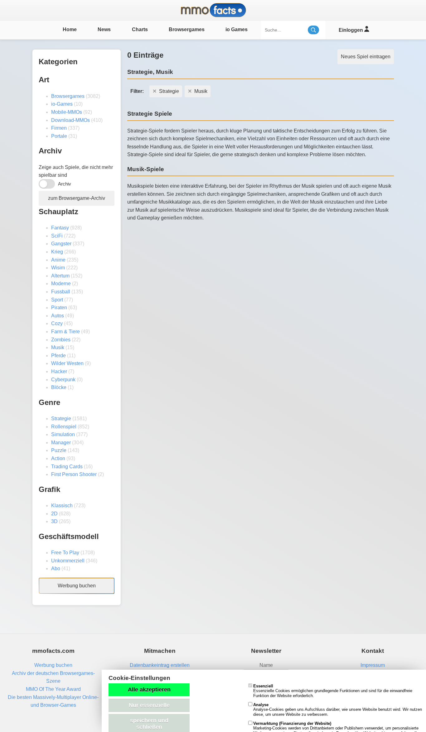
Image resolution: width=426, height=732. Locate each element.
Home (70, 29)
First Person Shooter (74, 474)
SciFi (57, 235)
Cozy (57, 323)
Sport (57, 299)
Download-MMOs (70, 120)
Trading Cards (67, 466)
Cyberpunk (63, 379)
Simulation (63, 434)
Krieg (57, 251)
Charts (140, 29)
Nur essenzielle (149, 705)
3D (54, 521)
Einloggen (351, 30)
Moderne (61, 283)
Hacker (59, 371)
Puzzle (58, 450)
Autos (57, 315)
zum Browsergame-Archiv (76, 198)
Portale (59, 136)
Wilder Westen (67, 363)
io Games (236, 29)
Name (266, 665)
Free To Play (65, 552)
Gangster (61, 243)
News (104, 29)
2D (54, 513)
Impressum (373, 665)
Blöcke (58, 387)
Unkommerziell (68, 560)
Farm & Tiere (65, 331)
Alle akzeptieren (149, 689)
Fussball (60, 291)
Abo (55, 568)
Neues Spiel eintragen (365, 56)
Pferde (58, 355)
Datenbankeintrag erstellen (160, 665)
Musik (57, 347)
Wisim (58, 267)
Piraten (59, 307)
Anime (58, 259)
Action (58, 458)
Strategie (61, 418)
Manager (61, 442)
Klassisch (62, 505)
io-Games (62, 104)
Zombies (60, 339)
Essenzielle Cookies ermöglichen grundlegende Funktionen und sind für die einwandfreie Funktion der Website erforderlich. (332, 691)
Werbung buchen (77, 585)
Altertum (60, 275)
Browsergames (187, 29)
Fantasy (60, 227)
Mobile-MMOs (66, 112)
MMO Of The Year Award (53, 689)
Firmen (59, 128)
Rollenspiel (63, 426)
